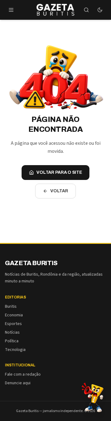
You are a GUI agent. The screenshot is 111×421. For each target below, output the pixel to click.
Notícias (12, 332)
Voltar (59, 191)
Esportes (13, 324)
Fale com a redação (23, 374)
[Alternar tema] (100, 10)
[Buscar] (86, 10)
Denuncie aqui (18, 383)
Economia (14, 315)
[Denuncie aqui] (92, 397)
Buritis (11, 306)
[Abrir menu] (11, 10)
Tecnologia (15, 350)
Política (11, 341)
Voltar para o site (59, 172)
